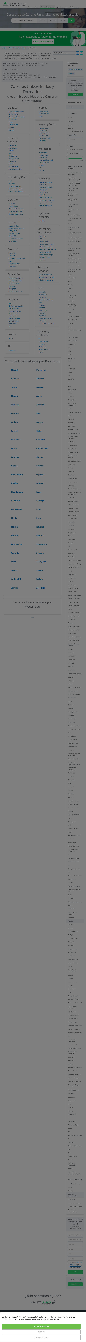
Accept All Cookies (41, 1326)
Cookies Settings (41, 1337)
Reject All (41, 1332)
